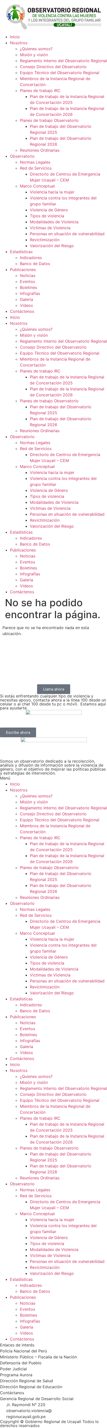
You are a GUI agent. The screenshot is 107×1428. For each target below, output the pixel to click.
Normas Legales (35, 162)
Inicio (15, 36)
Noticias (27, 275)
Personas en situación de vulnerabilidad (67, 233)
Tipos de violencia (47, 215)
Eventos (27, 281)
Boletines (28, 287)
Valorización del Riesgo (52, 245)
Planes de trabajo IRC (40, 90)
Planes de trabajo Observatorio (49, 120)
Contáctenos (22, 311)
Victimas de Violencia (50, 227)
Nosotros (18, 42)
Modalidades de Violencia (54, 221)
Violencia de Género (49, 209)
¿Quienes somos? (36, 48)
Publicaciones (23, 269)
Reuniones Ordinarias (39, 150)
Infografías (30, 293)
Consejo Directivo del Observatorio (53, 66)
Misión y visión (34, 54)
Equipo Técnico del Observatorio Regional (59, 72)
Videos (26, 305)
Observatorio (22, 156)
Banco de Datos (35, 263)
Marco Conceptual (37, 186)
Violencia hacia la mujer (52, 191)
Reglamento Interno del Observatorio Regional (63, 60)
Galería (26, 299)
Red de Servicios (36, 168)
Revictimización (44, 239)
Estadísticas (21, 251)
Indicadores (31, 257)
